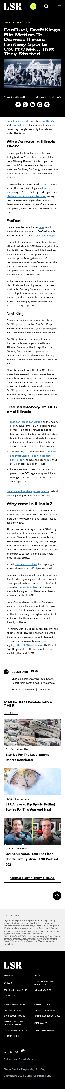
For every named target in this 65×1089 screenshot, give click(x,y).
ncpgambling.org (39, 936)
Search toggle (46, 6)
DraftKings (47, 121)
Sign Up (33, 6)
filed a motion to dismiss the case (25, 196)
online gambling (28, 587)
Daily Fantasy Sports (17, 22)
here (41, 227)
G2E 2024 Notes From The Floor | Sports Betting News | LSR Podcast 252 (32, 859)
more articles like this (28, 703)
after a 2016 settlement (29, 645)
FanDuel (16, 125)
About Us (45, 689)
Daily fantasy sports (17, 121)
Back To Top (57, 895)
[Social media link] (18, 104)
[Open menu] (59, 6)
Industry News (23, 749)
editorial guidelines (23, 689)
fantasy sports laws (26, 564)
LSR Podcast (21, 848)
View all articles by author (32, 878)
